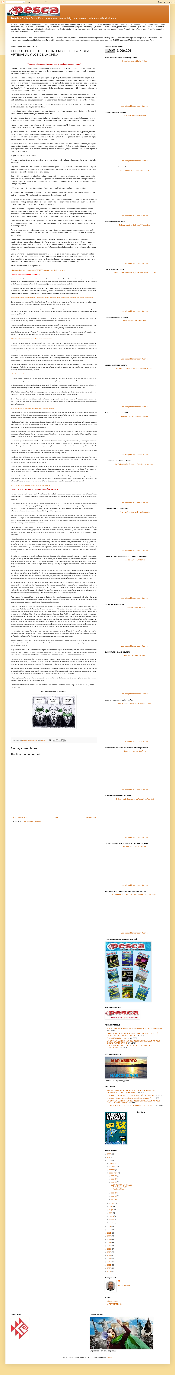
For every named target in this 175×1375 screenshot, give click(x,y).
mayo (111, 1210)
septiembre (113, 1173)
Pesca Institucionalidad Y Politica (134, 61)
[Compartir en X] (59, 740)
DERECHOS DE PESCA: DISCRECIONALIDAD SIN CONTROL (130, 1106)
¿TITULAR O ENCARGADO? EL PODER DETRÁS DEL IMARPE (130, 1095)
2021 (109, 1233)
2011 (109, 1265)
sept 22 (114, 1182)
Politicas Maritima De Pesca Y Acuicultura (134, 225)
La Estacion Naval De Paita (135, 608)
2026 (109, 1154)
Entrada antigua (90, 817)
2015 (109, 1252)
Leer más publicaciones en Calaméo (134, 106)
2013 (109, 1259)
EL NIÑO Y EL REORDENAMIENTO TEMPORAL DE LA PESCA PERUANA (134, 1029)
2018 (109, 1243)
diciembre (113, 1163)
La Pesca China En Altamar (135, 560)
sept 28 (114, 1176)
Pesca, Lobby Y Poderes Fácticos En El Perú (134, 703)
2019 (109, 1239)
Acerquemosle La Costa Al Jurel (135, 321)
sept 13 (114, 1196)
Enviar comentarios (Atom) (31, 821)
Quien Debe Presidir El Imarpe (134, 847)
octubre (112, 1170)
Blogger (110, 1357)
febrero (112, 1219)
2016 (109, 1249)
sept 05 (114, 1199)
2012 (109, 1262)
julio (111, 1207)
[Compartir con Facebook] (62, 740)
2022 (109, 1230)
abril (111, 1213)
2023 (109, 1227)
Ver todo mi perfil (124, 1285)
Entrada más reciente (19, 817)
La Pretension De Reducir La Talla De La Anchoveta (134, 464)
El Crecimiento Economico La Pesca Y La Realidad (135, 799)
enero (111, 1223)
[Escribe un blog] (57, 740)
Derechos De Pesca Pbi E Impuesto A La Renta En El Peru (134, 273)
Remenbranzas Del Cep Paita (135, 751)
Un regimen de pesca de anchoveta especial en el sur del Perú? (130, 1098)
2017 (109, 1246)
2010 (109, 1268)
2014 (109, 1255)
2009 (109, 1271)
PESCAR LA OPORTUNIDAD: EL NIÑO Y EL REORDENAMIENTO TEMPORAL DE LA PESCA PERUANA (131, 1091)
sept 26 (114, 1179)
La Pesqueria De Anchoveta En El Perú (134, 170)
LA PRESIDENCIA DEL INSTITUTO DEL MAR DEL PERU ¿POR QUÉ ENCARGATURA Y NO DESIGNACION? (132, 1034)
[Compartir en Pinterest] (64, 740)
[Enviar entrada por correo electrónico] (50, 740)
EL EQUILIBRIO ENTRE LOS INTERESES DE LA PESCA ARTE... (121, 1187)
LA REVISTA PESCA (114, 1304)
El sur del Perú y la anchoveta (118, 1038)
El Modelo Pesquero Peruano (135, 116)
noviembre (113, 1167)
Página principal (113, 1301)
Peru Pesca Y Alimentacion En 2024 (134, 416)
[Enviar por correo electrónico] (54, 740)
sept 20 (114, 1193)
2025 (109, 1157)
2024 (109, 1161)
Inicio (56, 817)
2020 (109, 1236)
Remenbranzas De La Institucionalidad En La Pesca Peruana (135, 895)
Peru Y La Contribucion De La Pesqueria (134, 512)
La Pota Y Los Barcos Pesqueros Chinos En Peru (134, 368)
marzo (111, 1216)
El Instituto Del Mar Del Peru (134, 655)
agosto (112, 1203)
